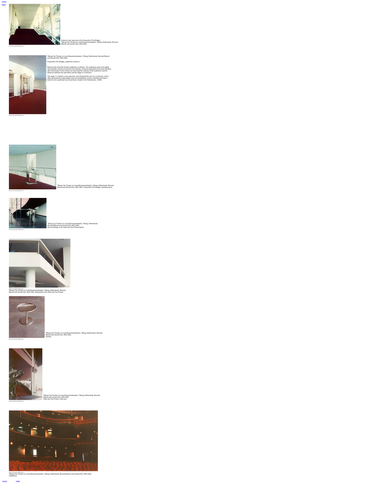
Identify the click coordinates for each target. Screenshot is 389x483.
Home (4, 2)
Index (4, 5)
